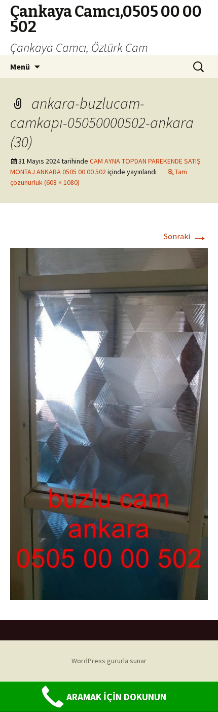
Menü (20, 66)
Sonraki (186, 236)
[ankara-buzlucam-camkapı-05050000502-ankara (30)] (109, 423)
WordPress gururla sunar (109, 660)
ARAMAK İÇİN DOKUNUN (116, 697)
